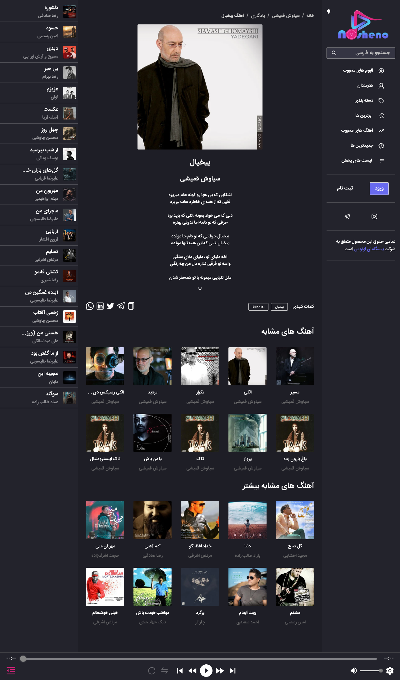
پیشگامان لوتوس (369, 249)
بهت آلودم (247, 613)
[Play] (206, 670)
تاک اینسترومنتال (105, 459)
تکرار (200, 392)
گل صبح (295, 546)
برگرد (200, 613)
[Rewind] (192, 670)
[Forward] (219, 670)
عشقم (295, 613)
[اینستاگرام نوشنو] (374, 216)
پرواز (248, 459)
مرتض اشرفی (200, 556)
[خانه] (363, 26)
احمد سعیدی (247, 622)
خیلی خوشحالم (105, 613)
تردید (152, 392)
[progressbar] (200, 659)
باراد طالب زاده (247, 556)
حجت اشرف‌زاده (105, 556)
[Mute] (354, 671)
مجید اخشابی (295, 556)
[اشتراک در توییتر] (110, 308)
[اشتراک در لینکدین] (100, 308)
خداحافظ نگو (200, 546)
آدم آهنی (152, 546)
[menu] (361, 187)
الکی (248, 392)
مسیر (295, 392)
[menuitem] (361, 70)
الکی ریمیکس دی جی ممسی (98, 392)
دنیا (247, 546)
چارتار (200, 622)
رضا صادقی (152, 556)
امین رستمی (295, 622)
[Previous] (179, 670)
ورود (379, 188)
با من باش (153, 459)
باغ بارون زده (295, 459)
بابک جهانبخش (152, 622)
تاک (200, 459)
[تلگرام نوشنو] (347, 216)
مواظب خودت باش (152, 613)
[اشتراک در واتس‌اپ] (90, 308)
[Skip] (232, 670)
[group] (200, 666)
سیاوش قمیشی (295, 402)
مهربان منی (105, 546)
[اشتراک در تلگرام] (121, 308)
